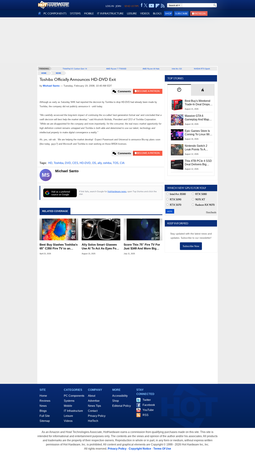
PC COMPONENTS (55, 13)
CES (75, 162)
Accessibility (120, 395)
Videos (68, 420)
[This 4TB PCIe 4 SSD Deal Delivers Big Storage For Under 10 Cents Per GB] (177, 164)
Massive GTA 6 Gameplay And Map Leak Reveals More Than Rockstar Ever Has (197, 117)
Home (43, 395)
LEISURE (132, 13)
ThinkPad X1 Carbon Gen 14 (75, 68)
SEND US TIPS (131, 6)
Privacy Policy (96, 415)
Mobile (68, 405)
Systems (69, 400)
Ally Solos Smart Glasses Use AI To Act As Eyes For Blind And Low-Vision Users (99, 246)
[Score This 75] (143, 229)
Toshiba (58, 162)
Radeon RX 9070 (205, 204)
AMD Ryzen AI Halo (151, 68)
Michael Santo (67, 171)
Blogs (43, 410)
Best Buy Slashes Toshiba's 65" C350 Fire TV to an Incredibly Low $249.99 (59, 246)
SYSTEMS (75, 13)
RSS (145, 415)
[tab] (179, 90)
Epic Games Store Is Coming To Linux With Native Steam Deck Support (198, 132)
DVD (68, 162)
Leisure (68, 415)
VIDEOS (145, 13)
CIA (122, 162)
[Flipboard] (157, 5)
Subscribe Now (191, 246)
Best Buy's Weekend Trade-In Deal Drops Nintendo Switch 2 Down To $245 (197, 102)
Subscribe (181, 13)
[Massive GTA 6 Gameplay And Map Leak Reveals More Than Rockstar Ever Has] (177, 119)
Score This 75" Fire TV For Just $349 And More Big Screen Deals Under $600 (142, 246)
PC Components (74, 395)
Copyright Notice (140, 448)
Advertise (94, 400)
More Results (211, 212)
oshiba (107, 162)
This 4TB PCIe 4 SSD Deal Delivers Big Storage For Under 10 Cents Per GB (198, 162)
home (43, 73)
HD (50, 162)
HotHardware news (117, 191)
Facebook (149, 404)
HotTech (93, 420)
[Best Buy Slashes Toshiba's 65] (59, 229)
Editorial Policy (121, 405)
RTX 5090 (175, 199)
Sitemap (45, 420)
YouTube (148, 409)
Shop (168, 13)
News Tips (94, 405)
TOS (115, 162)
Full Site (45, 415)
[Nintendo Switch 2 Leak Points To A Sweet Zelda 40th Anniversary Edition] (177, 149)
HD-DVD (85, 162)
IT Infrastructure (73, 410)
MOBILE (89, 13)
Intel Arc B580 (177, 194)
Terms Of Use (162, 448)
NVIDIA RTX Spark (202, 68)
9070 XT (200, 199)
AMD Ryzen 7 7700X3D (116, 68)
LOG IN (110, 6)
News (58, 73)
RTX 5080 (201, 194)
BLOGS (157, 13)
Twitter (147, 399)
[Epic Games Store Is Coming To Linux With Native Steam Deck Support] (177, 134)
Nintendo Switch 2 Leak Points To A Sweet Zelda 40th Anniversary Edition (197, 147)
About (91, 395)
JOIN (118, 6)
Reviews (45, 400)
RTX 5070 (175, 204)
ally (99, 162)
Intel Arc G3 (177, 68)
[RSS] (163, 5)
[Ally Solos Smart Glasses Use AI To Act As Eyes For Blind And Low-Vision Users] (101, 229)
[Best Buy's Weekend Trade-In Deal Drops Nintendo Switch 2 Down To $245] (177, 104)
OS (94, 162)
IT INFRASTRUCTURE (110, 13)
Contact (92, 410)
